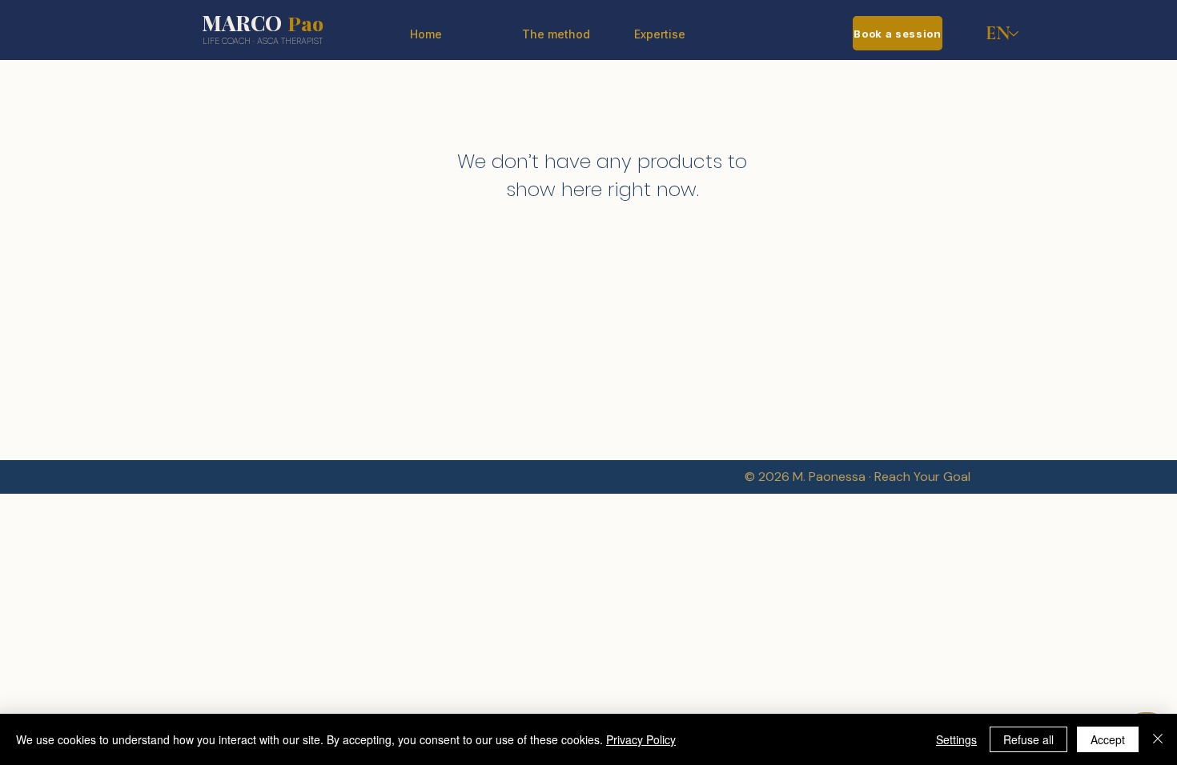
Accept (1108, 739)
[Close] (1157, 739)
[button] (678, 34)
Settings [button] (956, 739)
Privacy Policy (641, 739)
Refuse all (1028, 739)
